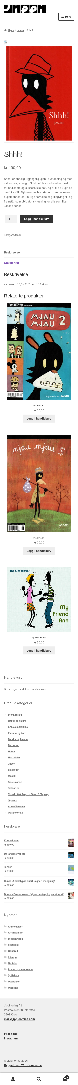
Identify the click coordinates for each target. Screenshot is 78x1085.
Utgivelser (14, 981)
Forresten (13, 745)
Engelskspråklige (18, 727)
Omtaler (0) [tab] (11, 263)
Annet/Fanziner (16, 806)
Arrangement (15, 932)
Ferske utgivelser (18, 739)
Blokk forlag (15, 714)
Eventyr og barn (17, 733)
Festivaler (13, 944)
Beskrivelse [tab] (12, 252)
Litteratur (13, 770)
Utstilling (13, 987)
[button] (5, 42)
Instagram (11, 1038)
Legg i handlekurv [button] (39, 418)
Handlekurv (60, 1076)
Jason (20, 30)
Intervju (12, 957)
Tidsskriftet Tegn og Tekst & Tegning (28, 794)
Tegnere (12, 800)
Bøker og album (17, 721)
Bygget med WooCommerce (23, 1065)
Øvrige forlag (15, 812)
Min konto (13, 1079)
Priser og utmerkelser (20, 969)
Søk (39, 1079)
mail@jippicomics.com (19, 1019)
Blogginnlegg (15, 938)
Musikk (12, 776)
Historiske (14, 757)
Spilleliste (13, 975)
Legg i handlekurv (36, 219)
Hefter (11, 751)
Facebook (11, 1034)
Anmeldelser (15, 926)
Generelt (13, 951)
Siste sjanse (15, 782)
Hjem (11, 30)
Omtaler (12, 963)
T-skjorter (13, 788)
